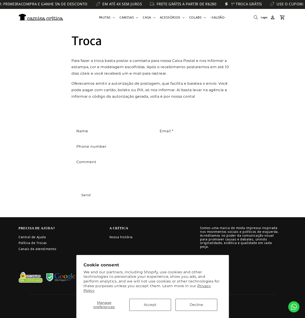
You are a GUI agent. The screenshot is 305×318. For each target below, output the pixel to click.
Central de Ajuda (32, 237)
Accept (150, 305)
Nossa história (121, 237)
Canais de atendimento (37, 249)
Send (86, 195)
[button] (106, 17)
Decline (196, 305)
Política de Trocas (33, 243)
